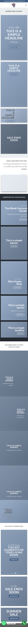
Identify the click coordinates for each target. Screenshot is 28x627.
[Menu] (26, 5)
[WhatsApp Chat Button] (4, 623)
